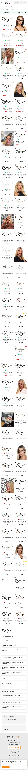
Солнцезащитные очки (8, 716)
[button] (1, 2)
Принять (6, 767)
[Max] (18, 755)
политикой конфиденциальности (16, 763)
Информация (5, 729)
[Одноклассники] (15, 755)
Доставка (20, 751)
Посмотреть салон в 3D (14, 747)
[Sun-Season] (14, 737)
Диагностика (14, 751)
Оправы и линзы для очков (9, 719)
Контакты (14, 752)
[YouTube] (10, 755)
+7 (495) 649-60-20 (14, 740)
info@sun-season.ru (14, 744)
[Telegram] (12, 755)
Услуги (4, 726)
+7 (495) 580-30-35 (14, 742)
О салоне (7, 751)
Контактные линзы (7, 722)
